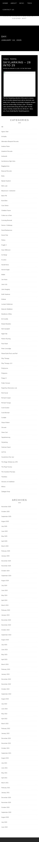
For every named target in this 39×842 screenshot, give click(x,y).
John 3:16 (4, 284)
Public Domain (5, 383)
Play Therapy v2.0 (6, 363)
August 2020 (5, 817)
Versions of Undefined (7, 481)
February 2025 (5, 551)
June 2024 (4, 590)
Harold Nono (5, 264)
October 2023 (5, 630)
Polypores (4, 373)
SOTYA (3, 452)
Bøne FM (4, 195)
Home (5, 3)
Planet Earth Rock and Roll (9, 353)
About (14, 3)
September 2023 (6, 635)
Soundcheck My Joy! (7, 457)
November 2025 (6, 506)
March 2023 (4, 664)
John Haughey (5, 289)
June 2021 (4, 768)
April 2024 (4, 600)
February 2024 (5, 610)
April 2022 (4, 718)
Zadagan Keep (5, 491)
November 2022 (6, 684)
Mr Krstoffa (4, 319)
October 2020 (5, 807)
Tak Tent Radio (26, 68)
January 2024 (5, 615)
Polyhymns (4, 368)
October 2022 (5, 689)
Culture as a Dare (6, 215)
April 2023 (4, 659)
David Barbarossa (6, 230)
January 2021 (5, 792)
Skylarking (13, 59)
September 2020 (6, 812)
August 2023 (5, 639)
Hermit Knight (5, 269)
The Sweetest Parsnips (8, 472)
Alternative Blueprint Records (10, 141)
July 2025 (4, 526)
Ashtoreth (4, 156)
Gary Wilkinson (5, 250)
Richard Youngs (6, 403)
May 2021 (4, 773)
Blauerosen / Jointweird (8, 190)
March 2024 (4, 605)
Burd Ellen (4, 200)
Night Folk (4, 333)
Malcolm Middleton (7, 309)
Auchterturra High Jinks (8, 161)
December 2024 (6, 561)
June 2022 (4, 708)
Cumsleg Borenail (6, 220)
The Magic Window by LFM (9, 462)
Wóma (3, 486)
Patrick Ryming (6, 338)
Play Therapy (5, 358)
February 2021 (5, 787)
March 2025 (4, 546)
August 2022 (5, 699)
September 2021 (6, 753)
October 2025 (5, 511)
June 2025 (4, 531)
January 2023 (5, 674)
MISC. (22, 3)
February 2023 (5, 669)
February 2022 (5, 728)
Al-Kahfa (3, 136)
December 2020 (6, 797)
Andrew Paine (5, 146)
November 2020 (6, 802)
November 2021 (6, 743)
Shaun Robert (5, 422)
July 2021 (4, 763)
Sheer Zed (4, 432)
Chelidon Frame (6, 210)
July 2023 (4, 644)
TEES (29, 3)
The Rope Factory (6, 467)
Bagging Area (5, 166)
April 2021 (4, 778)
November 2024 (6, 566)
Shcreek (3, 427)
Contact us (8, 9)
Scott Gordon (5, 407)
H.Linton (3, 260)
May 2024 (4, 595)
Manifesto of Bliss (6, 314)
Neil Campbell (5, 329)
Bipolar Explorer (6, 181)
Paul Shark (4, 343)
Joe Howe (4, 279)
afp (2, 126)
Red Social (4, 393)
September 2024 (6, 575)
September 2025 (6, 516)
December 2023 (6, 620)
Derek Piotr (4, 235)
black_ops (4, 186)
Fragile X (4, 245)
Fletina (3, 240)
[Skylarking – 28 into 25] (19, 84)
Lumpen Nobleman (7, 304)
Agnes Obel (4, 131)
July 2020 (4, 822)
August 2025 (5, 521)
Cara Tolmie (4, 205)
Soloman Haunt (6, 447)
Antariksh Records (6, 151)
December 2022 (6, 679)
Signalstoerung (5, 437)
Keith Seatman (5, 294)
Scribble (3, 417)
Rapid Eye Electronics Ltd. (9, 388)
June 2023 (4, 649)
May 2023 (4, 654)
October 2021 (5, 748)
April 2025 (4, 541)
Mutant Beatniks (6, 324)
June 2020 (4, 827)
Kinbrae (3, 299)
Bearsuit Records (6, 171)
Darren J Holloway (6, 225)
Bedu (2, 176)
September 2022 (6, 694)
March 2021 (4, 782)
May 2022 (4, 713)
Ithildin (3, 274)
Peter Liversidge (6, 348)
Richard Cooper (6, 398)
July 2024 (4, 585)
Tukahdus (4, 476)
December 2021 (6, 738)
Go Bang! (4, 255)
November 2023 (6, 625)
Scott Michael (5, 412)
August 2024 (5, 580)
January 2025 (5, 556)
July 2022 (4, 704)
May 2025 (4, 536)
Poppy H (4, 378)
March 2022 (4, 723)
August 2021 (5, 758)
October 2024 (5, 570)
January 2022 (5, 733)
